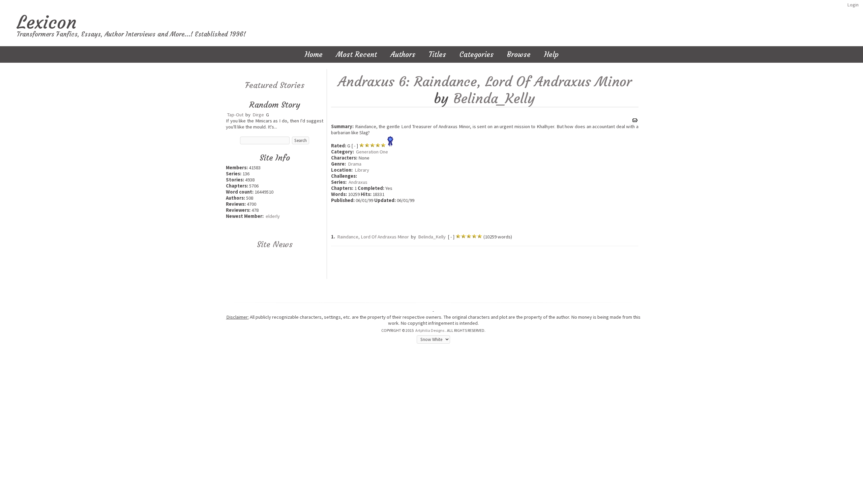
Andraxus (358, 182)
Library (362, 170)
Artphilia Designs (429, 330)
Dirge (258, 115)
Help (551, 54)
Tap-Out (235, 115)
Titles (437, 54)
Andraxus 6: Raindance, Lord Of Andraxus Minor (485, 81)
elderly (273, 216)
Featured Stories (274, 85)
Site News (275, 244)
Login (853, 5)
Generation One (372, 152)
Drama (354, 164)
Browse (519, 54)
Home (314, 54)
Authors (402, 54)
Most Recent (356, 54)
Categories (476, 54)
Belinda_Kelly (494, 98)
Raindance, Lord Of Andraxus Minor (373, 237)
